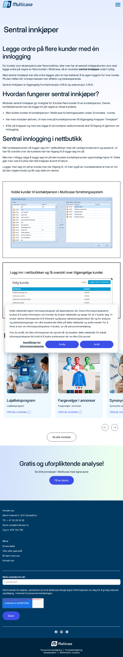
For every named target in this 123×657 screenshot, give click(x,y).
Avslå (96, 344)
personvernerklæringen (40, 593)
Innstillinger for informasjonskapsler (32, 344)
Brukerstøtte (9, 546)
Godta (62, 344)
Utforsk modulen (17, 412)
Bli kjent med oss (11, 555)
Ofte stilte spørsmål (12, 551)
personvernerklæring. (79, 326)
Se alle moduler (61, 437)
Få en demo (62, 480)
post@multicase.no (19, 525)
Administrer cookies (70, 652)
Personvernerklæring (51, 650)
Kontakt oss (8, 560)
